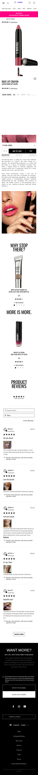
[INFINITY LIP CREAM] (19, 334)
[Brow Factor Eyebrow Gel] (19, 271)
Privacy (19, 759)
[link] (10, 22)
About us (19, 745)
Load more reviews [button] (19, 634)
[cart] (34, 2)
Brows (29, 8)
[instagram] (19, 706)
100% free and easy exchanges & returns (19, 14)
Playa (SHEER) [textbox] (8, 145)
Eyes (35, 8)
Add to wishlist (35, 78)
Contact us (19, 750)
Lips (24, 8)
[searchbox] (18, 410)
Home (3, 18)
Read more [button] (6, 537)
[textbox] (19, 717)
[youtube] (24, 706)
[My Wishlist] (30, 3)
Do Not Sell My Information (19, 763)
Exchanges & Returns (19, 736)
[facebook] (13, 706)
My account (19, 740)
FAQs (19, 731)
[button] (7, 445)
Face (14, 8)
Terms (19, 754)
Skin (19, 8)
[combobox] (19, 145)
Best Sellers (6, 8)
